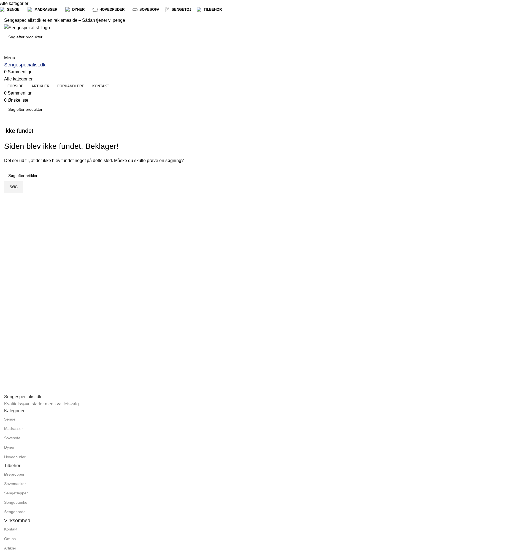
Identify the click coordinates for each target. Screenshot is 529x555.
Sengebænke (15, 502)
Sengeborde (15, 512)
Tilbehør (12, 465)
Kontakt (10, 529)
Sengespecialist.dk (24, 65)
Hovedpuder (15, 457)
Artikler (10, 548)
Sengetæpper (16, 493)
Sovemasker (15, 483)
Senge (9, 419)
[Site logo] (27, 27)
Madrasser (13, 428)
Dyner (9, 447)
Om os (10, 539)
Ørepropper (14, 474)
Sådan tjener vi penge (103, 20)
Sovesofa (12, 438)
